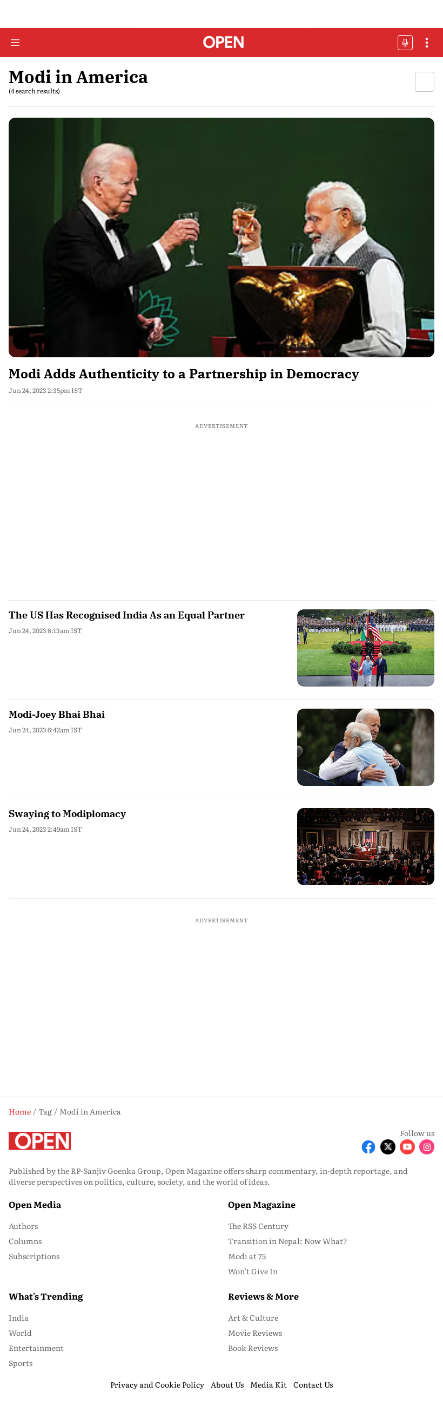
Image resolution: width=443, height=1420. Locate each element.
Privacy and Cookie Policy (157, 1384)
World (20, 1332)
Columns (25, 1240)
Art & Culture (253, 1317)
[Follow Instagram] (426, 1146)
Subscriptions (34, 1256)
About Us (227, 1384)
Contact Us (313, 1384)
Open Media (35, 1204)
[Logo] (221, 43)
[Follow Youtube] (407, 1146)
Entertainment (36, 1347)
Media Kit (268, 1384)
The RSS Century (258, 1225)
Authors (23, 1225)
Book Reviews (253, 1347)
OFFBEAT (405, 42)
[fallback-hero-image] (221, 237)
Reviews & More (263, 1295)
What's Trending (46, 1295)
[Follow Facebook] (368, 1146)
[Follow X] (387, 1146)
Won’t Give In (253, 1271)
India (19, 1317)
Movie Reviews (255, 1332)
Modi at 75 (247, 1256)
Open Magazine (262, 1204)
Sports (20, 1362)
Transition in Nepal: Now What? (287, 1240)
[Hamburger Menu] (15, 42)
